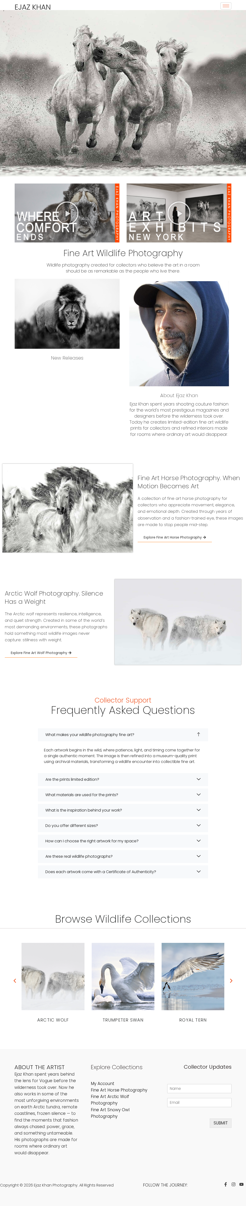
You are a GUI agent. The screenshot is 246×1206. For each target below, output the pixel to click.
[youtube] (242, 1184)
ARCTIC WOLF (53, 1020)
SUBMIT (221, 1123)
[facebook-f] (226, 1184)
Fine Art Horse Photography (119, 1090)
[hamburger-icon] (226, 5)
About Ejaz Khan (179, 395)
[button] (67, 213)
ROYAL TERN (193, 1020)
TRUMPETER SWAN (123, 1020)
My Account (102, 1083)
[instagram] (234, 1184)
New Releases (67, 358)
